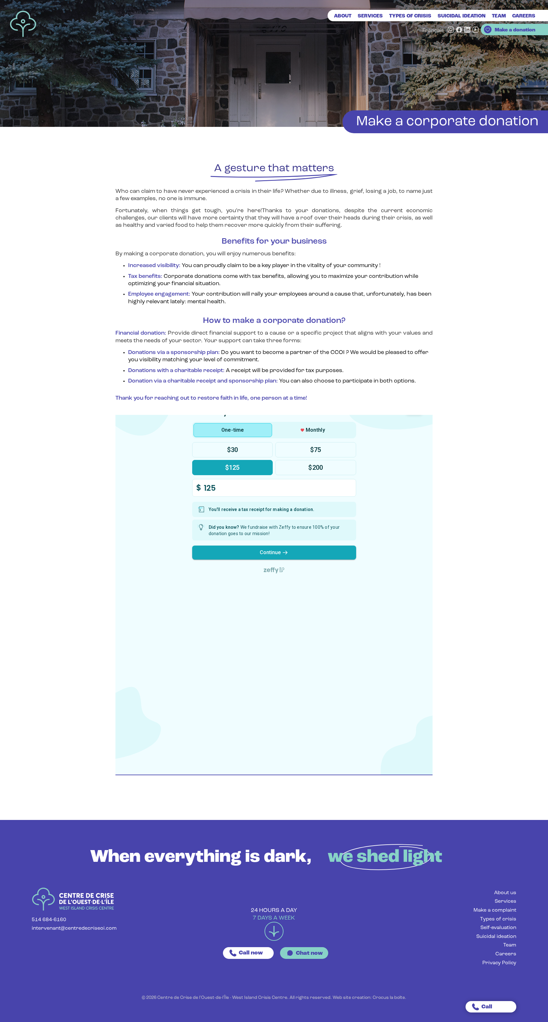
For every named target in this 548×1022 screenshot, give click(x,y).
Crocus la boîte (389, 997)
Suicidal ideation (462, 16)
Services (370, 16)
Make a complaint (494, 910)
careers (523, 16)
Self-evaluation (498, 927)
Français (433, 30)
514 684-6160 (49, 919)
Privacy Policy (499, 963)
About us (505, 892)
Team (499, 16)
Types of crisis (410, 16)
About (342, 16)
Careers (505, 954)
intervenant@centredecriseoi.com (74, 928)
